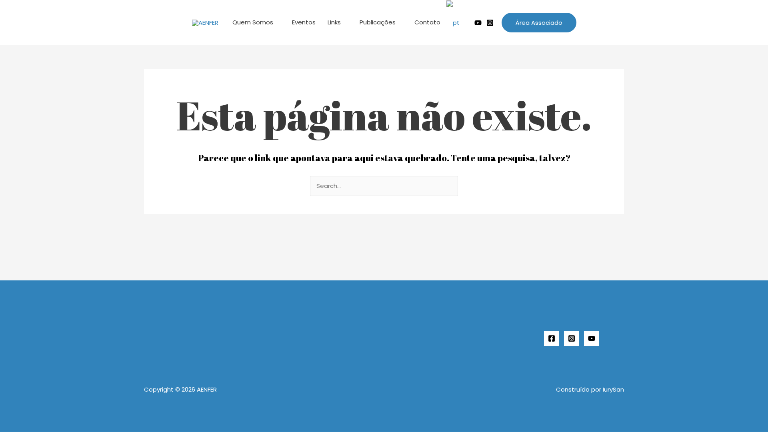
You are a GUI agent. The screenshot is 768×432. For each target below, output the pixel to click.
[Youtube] (478, 22)
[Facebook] (551, 338)
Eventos (304, 22)
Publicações (378, 22)
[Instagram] (490, 22)
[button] (539, 22)
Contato (427, 22)
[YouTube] (591, 338)
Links (334, 22)
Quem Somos (252, 22)
